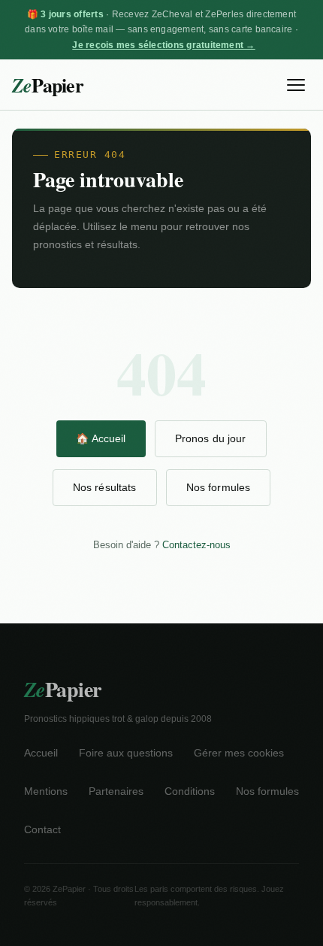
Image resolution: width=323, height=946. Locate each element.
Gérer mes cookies (239, 753)
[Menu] (296, 85)
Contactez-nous (196, 544)
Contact (42, 829)
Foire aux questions (126, 753)
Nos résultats (105, 487)
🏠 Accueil (100, 438)
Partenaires (116, 791)
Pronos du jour (210, 438)
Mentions (46, 791)
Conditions (190, 791)
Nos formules (218, 487)
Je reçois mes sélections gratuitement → (163, 45)
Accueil (41, 753)
